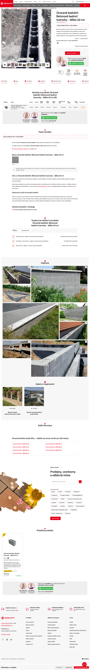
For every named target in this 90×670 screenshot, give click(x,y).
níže (74, 186)
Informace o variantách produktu (81, 46)
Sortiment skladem (57, 607)
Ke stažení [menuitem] (72, 627)
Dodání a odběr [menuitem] (73, 624)
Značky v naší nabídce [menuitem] (74, 633)
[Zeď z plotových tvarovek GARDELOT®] (73, 312)
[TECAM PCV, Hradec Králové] (12, 484)
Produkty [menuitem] (16, 1)
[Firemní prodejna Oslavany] (18, 503)
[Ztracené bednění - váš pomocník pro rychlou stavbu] (16, 349)
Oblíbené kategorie (53, 618)
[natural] (15, 160)
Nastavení (59, 667)
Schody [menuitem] (38, 5)
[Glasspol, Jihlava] (9, 498)
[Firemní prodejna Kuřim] (20, 500)
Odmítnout (69, 667)
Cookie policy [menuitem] (73, 641)
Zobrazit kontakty (5, 634)
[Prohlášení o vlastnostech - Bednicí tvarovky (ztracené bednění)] (45, 241)
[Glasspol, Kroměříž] (30, 500)
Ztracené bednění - (21, 443)
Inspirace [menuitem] (21, 1)
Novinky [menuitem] (35, 1)
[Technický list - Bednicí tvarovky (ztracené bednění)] (45, 245)
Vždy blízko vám (79, 607)
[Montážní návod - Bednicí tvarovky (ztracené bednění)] (45, 236)
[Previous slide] (4, 38)
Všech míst (55, 518)
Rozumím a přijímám (81, 667)
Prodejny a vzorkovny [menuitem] (46, 1)
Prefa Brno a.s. (63, 22)
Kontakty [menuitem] (54, 1)
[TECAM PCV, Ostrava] (40, 491)
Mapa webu (72, 647)
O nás (71, 618)
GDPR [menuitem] (71, 638)
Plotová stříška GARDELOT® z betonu (42, 301)
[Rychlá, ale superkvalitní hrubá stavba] (34, 402)
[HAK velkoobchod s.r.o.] (12, 487)
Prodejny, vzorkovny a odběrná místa (62, 473)
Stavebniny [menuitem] (77, 5)
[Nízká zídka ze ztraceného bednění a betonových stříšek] (31, 321)
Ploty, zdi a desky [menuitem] (17, 5)
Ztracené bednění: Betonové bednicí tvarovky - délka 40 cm (48, 300)
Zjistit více (77, 38)
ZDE (35, 148)
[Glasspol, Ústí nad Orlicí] (19, 488)
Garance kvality (35, 607)
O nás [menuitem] (40, 1)
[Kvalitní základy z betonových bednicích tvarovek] (16, 293)
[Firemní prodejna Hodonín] (27, 507)
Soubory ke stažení (84, 38)
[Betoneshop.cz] (6, 3)
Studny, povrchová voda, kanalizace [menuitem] (57, 5)
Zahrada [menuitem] (33, 5)
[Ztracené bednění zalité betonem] (59, 358)
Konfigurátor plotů (74, 644)
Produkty (28, 618)
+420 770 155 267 (52, 120)
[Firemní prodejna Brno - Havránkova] (21, 502)
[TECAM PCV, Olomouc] (28, 495)
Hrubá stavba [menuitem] (45, 5)
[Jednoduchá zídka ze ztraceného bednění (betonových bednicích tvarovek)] (59, 284)
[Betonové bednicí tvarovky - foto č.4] (26, 38)
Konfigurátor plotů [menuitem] (28, 1)
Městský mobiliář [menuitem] (69, 5)
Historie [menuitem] (71, 622)
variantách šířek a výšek (44, 186)
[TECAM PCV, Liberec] (4, 475)
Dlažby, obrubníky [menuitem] (26, 5)
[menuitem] (52, 622)
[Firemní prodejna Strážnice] (29, 507)
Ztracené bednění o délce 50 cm (22, 148)
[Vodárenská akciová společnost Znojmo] (15, 508)
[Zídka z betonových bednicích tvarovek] (73, 331)
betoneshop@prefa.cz (6, 625)
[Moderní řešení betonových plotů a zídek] (12, 402)
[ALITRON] (32, 501)
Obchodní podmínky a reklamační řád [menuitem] (78, 630)
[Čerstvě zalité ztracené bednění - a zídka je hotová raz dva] (16, 275)
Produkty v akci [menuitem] (29, 644)
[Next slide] (48, 38)
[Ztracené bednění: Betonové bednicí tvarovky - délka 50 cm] (13, 556)
